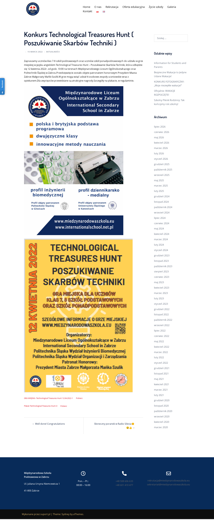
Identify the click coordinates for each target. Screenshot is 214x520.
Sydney (65, 514)
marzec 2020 (161, 427)
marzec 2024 (161, 239)
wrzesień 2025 (161, 175)
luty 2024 (159, 244)
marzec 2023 (161, 293)
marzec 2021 (161, 389)
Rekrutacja (112, 7)
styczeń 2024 (161, 250)
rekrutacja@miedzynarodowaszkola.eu (168, 480)
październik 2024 (163, 207)
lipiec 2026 (160, 126)
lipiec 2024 (160, 218)
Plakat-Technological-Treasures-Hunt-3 (40, 406)
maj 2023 (159, 282)
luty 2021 (159, 395)
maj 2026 (159, 137)
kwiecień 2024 (161, 234)
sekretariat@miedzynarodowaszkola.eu (168, 484)
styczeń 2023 (161, 303)
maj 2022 (159, 341)
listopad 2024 (161, 201)
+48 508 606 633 (124, 481)
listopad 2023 (161, 260)
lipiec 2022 (160, 330)
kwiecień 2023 (161, 287)
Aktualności (53, 52)
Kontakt (87, 11)
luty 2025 (159, 191)
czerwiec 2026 (161, 132)
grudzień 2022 (161, 309)
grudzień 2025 (161, 164)
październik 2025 (163, 169)
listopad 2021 (161, 373)
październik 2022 (163, 319)
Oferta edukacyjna (133, 7)
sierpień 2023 (161, 271)
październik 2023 (163, 266)
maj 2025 (159, 180)
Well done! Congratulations (50, 423)
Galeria (171, 7)
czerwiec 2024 (161, 223)
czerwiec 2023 (161, 276)
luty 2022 (159, 357)
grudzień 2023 (161, 255)
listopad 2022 (161, 314)
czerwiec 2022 (161, 336)
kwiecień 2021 (161, 384)
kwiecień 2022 (161, 346)
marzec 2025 (161, 185)
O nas (97, 7)
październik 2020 (163, 411)
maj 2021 (159, 379)
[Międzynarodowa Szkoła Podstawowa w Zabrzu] (32, 8)
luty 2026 (159, 153)
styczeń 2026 (161, 158)
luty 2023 (159, 298)
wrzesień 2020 (161, 416)
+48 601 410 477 (124, 485)
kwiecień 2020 (161, 421)
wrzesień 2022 (161, 325)
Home (86, 7)
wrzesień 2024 (161, 212)
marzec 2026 (161, 148)
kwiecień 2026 (161, 142)
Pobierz (79, 398)
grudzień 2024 (161, 196)
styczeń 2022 (161, 362)
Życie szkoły (156, 7)
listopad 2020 (161, 405)
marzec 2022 (161, 352)
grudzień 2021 (161, 368)
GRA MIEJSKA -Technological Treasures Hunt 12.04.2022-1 (48, 398)
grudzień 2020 (161, 400)
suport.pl (45, 514)
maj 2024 (159, 228)
